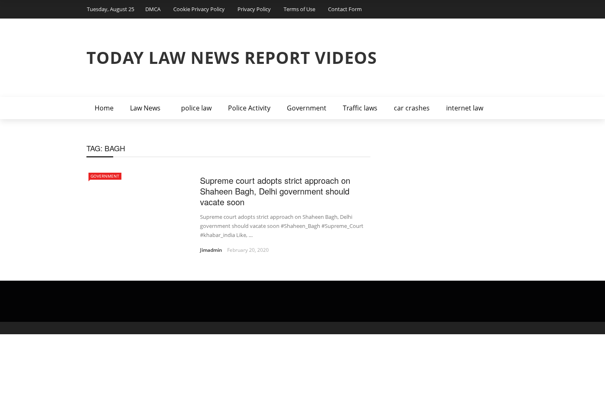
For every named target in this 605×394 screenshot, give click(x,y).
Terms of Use (299, 9)
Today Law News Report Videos (231, 57)
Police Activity (249, 108)
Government (306, 108)
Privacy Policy (254, 9)
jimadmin (211, 249)
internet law (464, 108)
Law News (145, 108)
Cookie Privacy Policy (199, 9)
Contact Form (345, 9)
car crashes (412, 108)
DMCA (153, 9)
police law (196, 108)
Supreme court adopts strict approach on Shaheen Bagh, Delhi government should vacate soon (275, 191)
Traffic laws (360, 108)
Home (104, 108)
